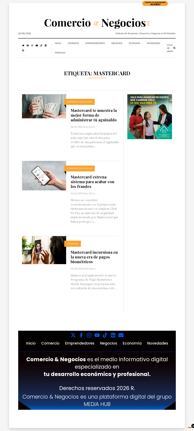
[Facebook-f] (81, 335)
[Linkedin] (113, 335)
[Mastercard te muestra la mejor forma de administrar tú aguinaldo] (44, 106)
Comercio (73, 43)
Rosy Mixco (89, 126)
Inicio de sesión (170, 48)
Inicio (58, 43)
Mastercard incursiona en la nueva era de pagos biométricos (94, 257)
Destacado (85, 101)
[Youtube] (97, 335)
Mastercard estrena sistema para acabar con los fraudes (92, 181)
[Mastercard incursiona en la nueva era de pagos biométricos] (44, 250)
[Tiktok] (105, 335)
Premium (60, 52)
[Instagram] (89, 335)
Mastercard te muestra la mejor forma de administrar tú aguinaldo (94, 115)
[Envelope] (121, 335)
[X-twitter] (73, 335)
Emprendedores (95, 43)
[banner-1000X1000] (149, 116)
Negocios (116, 43)
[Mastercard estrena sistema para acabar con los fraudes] (44, 175)
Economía (134, 43)
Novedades (153, 43)
